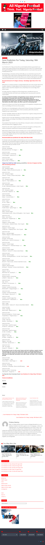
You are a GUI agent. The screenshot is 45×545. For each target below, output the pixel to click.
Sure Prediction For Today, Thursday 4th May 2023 (22, 455)
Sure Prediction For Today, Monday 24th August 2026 (11, 463)
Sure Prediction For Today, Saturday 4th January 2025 (7, 455)
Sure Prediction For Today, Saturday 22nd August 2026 (12, 467)
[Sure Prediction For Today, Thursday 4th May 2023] (22, 446)
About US (3, 494)
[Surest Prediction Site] (37, 402)
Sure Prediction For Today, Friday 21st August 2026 (11, 469)
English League (4, 479)
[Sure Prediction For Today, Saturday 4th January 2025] (8, 446)
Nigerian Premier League (6, 487)
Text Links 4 (40, 534)
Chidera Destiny (7, 64)
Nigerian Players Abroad (6, 485)
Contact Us (3, 496)
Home (2, 481)
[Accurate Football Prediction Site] (2, 29)
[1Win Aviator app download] (10, 509)
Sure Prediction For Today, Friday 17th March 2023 (15, 414)
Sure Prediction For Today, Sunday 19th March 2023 (29, 417)
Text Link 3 (31, 534)
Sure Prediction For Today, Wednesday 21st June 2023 (36, 455)
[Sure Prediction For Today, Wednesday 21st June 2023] (37, 446)
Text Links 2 (23, 534)
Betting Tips (5, 58)
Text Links (10, 534)
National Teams (4, 483)
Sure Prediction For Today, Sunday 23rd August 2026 (11, 465)
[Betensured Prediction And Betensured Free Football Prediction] (23, 403)
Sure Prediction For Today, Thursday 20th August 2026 (12, 471)
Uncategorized (4, 489)
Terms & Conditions (7, 378)
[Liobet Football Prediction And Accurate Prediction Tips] (9, 402)
